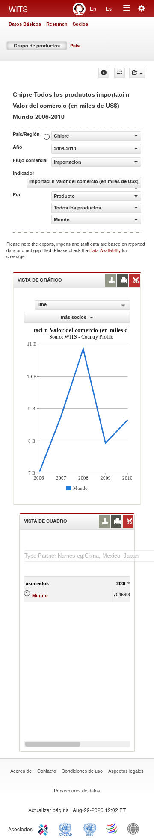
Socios (80, 24)
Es (109, 8)
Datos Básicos (25, 24)
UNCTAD (67, 828)
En (93, 8)
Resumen (57, 24)
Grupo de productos (37, 45)
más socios (74, 317)
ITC (44, 828)
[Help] (103, 73)
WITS (18, 8)
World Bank (135, 828)
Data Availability (105, 250)
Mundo (40, 595)
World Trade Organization (112, 828)
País (75, 45)
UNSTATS (89, 828)
